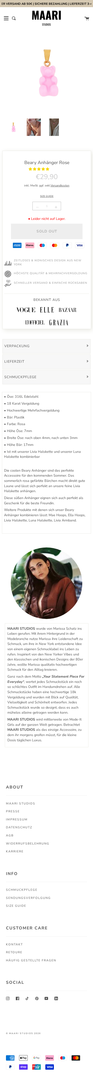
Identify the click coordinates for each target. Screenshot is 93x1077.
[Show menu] (6, 18)
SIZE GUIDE (46, 196)
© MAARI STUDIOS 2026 (23, 1033)
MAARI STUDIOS (20, 803)
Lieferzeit (14, 361)
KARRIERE (15, 851)
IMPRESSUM (17, 819)
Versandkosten (60, 185)
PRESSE (13, 811)
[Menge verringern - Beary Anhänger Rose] (38, 207)
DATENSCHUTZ (19, 827)
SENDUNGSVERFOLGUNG (28, 898)
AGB (10, 835)
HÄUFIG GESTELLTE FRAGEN (31, 960)
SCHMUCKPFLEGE (21, 890)
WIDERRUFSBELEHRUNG (27, 843)
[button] (39, 169)
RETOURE (14, 952)
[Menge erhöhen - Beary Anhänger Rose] (55, 207)
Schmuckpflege (20, 377)
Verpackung (17, 346)
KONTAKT (14, 944)
